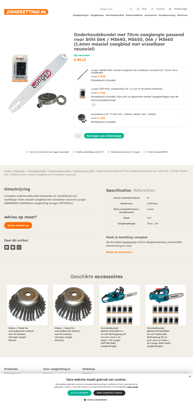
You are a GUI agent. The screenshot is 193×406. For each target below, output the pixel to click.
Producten (19, 171)
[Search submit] (131, 9)
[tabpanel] (146, 212)
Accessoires (151, 15)
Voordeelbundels (115, 15)
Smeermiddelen (134, 15)
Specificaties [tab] (118, 190)
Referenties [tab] (144, 190)
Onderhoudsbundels (59, 171)
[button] (64, 55)
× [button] (190, 377)
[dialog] (96, 390)
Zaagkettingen (81, 15)
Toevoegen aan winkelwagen (104, 135)
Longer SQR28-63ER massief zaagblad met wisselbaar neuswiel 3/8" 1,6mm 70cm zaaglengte (134, 71)
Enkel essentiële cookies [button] (109, 393)
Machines (182, 15)
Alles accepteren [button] (79, 393)
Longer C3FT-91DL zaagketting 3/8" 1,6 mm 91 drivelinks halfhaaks (126, 88)
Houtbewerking (167, 15)
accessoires (130, 242)
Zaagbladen (97, 15)
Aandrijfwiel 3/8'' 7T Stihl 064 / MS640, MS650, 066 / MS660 (123, 114)
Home (7, 171)
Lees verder (132, 387)
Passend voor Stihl (83, 171)
